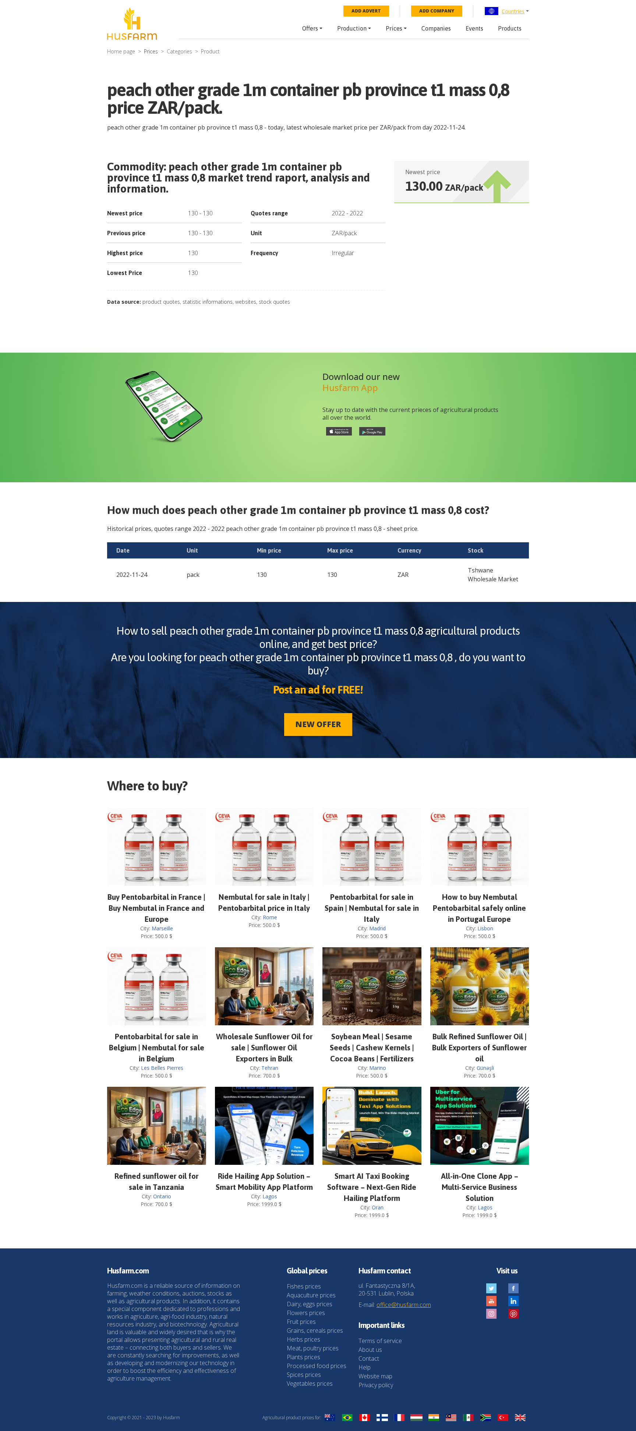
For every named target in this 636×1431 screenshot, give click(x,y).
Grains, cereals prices (315, 1330)
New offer (318, 724)
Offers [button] (310, 28)
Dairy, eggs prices (309, 1304)
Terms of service (380, 1341)
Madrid (377, 928)
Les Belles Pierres (162, 1067)
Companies (436, 28)
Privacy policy (375, 1385)
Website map (375, 1376)
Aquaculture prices (311, 1295)
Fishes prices (304, 1286)
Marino (377, 1067)
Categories (179, 51)
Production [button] (352, 28)
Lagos (269, 1196)
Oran (378, 1207)
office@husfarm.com (404, 1305)
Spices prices (304, 1375)
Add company (436, 11)
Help (364, 1367)
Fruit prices (301, 1322)
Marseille (162, 928)
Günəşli (485, 1067)
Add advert (366, 11)
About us (370, 1350)
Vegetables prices (310, 1383)
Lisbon (485, 928)
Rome (270, 917)
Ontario (162, 1196)
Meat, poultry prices (313, 1348)
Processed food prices (316, 1366)
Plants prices (303, 1357)
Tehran (269, 1067)
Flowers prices (306, 1313)
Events (474, 28)
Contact (368, 1358)
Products (510, 28)
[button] (506, 11)
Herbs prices (303, 1339)
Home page (121, 51)
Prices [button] (394, 28)
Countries (513, 11)
